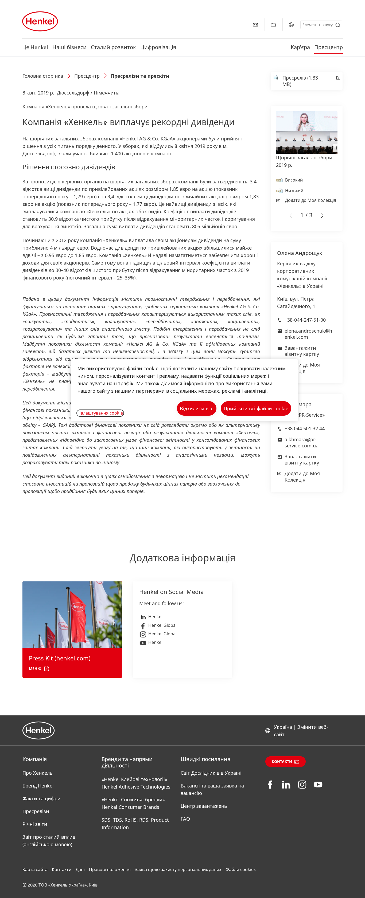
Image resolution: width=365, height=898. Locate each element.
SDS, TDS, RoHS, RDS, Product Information (135, 823)
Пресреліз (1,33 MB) (300, 80)
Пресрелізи (35, 811)
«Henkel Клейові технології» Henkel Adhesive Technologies (136, 783)
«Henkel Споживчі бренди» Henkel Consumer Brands (133, 803)
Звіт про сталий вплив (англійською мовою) (48, 841)
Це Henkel (35, 47)
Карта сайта (35, 869)
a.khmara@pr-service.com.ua (302, 442)
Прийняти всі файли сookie (256, 408)
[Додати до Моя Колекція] (338, 81)
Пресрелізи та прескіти (140, 76)
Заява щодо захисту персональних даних (178, 869)
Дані (80, 869)
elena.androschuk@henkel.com (308, 334)
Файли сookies (241, 869)
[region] (184, 390)
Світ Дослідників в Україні (211, 773)
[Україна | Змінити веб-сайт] (291, 24)
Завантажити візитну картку (302, 351)
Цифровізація (158, 47)
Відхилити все (196, 408)
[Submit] (337, 25)
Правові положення (110, 869)
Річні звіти (34, 824)
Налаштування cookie (100, 413)
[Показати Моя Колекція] (273, 24)
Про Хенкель (37, 773)
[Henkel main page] (40, 21)
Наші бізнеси (69, 47)
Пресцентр (328, 47)
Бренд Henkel (38, 785)
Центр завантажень (204, 806)
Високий (294, 180)
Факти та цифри (41, 798)
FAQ (185, 819)
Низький (294, 191)
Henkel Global (162, 625)
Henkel (155, 617)
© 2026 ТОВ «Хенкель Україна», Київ (60, 885)
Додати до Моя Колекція (310, 200)
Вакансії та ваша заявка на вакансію (212, 789)
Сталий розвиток (113, 47)
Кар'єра (300, 47)
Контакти (282, 762)
